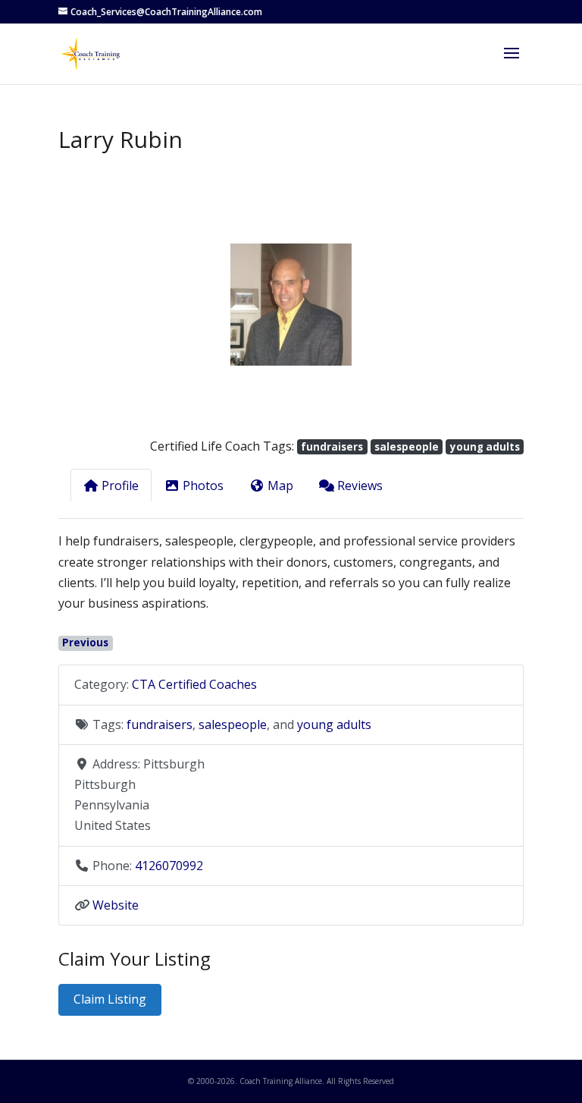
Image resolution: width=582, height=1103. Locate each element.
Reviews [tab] (360, 485)
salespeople (406, 447)
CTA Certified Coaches (194, 684)
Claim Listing (110, 999)
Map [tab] (280, 485)
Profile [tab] (120, 485)
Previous (85, 642)
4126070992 (169, 865)
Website (115, 905)
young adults (485, 447)
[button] (93, 305)
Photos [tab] (203, 485)
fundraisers (332, 447)
